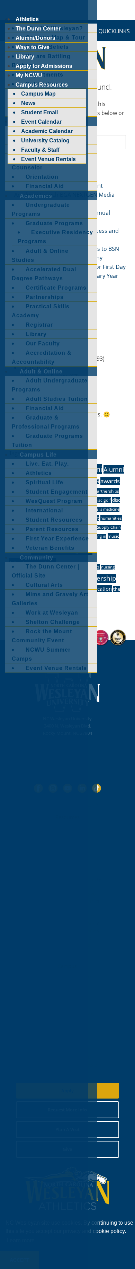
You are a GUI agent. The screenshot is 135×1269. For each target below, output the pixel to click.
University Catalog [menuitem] (45, 140)
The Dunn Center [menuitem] (38, 29)
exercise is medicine (101, 509)
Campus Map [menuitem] (38, 94)
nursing (108, 567)
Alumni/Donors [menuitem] (35, 38)
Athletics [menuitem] (27, 19)
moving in (97, 536)
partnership (97, 578)
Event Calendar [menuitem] (41, 122)
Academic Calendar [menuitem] (47, 131)
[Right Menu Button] (6, 8)
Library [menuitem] (25, 57)
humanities (111, 518)
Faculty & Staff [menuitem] (40, 150)
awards (110, 481)
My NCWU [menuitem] (29, 75)
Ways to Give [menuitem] (33, 47)
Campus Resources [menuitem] (42, 85)
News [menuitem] (28, 103)
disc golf (103, 500)
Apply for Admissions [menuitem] (44, 66)
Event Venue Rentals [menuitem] (48, 159)
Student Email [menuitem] (39, 112)
